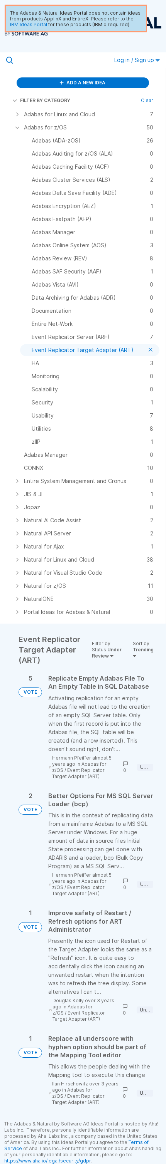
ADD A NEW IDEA (85, 83)
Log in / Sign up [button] (135, 60)
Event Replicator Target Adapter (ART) (78, 773)
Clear (147, 100)
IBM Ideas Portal (28, 24)
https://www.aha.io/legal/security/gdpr (47, 1161)
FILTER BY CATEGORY (45, 100)
